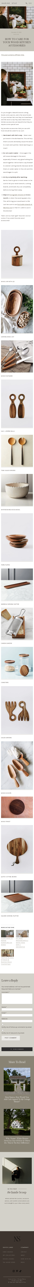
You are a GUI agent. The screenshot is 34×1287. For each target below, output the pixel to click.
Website (4, 1019)
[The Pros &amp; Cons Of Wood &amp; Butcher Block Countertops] (7, 953)
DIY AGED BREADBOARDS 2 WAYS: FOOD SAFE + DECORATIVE (22, 942)
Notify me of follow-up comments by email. (17, 1027)
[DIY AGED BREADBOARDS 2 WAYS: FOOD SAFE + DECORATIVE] (22, 933)
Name (4, 1007)
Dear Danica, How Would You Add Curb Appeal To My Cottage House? (17, 1099)
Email (4, 1013)
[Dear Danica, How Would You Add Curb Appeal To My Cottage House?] (17, 1081)
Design (16, 34)
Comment (6, 992)
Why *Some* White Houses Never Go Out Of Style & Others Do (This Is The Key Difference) (17, 1140)
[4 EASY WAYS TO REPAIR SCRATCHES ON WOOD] (7, 933)
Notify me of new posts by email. (13, 1033)
